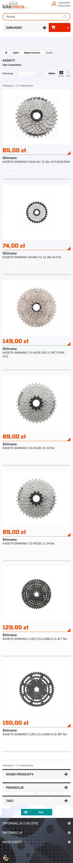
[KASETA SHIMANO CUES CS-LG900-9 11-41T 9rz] (36, 594)
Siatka (61, 76)
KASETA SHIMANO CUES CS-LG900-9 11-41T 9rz (35, 639)
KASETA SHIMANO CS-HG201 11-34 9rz (29, 543)
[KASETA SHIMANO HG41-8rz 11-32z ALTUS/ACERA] (36, 116)
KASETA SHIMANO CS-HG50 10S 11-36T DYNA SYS (33, 354)
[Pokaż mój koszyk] (59, 27)
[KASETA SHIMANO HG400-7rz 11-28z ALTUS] (36, 212)
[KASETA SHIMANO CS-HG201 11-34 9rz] (36, 498)
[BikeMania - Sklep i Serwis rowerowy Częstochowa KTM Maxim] (15, 5)
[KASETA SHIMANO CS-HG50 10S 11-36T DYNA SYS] (36, 307)
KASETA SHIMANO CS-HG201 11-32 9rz (29, 448)
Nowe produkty (20, 774)
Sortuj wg (8, 73)
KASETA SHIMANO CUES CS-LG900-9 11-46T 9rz (35, 734)
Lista (68, 76)
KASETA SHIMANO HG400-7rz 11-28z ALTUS (32, 257)
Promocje (15, 787)
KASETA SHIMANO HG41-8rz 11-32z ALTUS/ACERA (36, 161)
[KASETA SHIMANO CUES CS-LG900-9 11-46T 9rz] (36, 689)
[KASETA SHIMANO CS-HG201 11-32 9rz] (36, 403)
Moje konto (12, 842)
